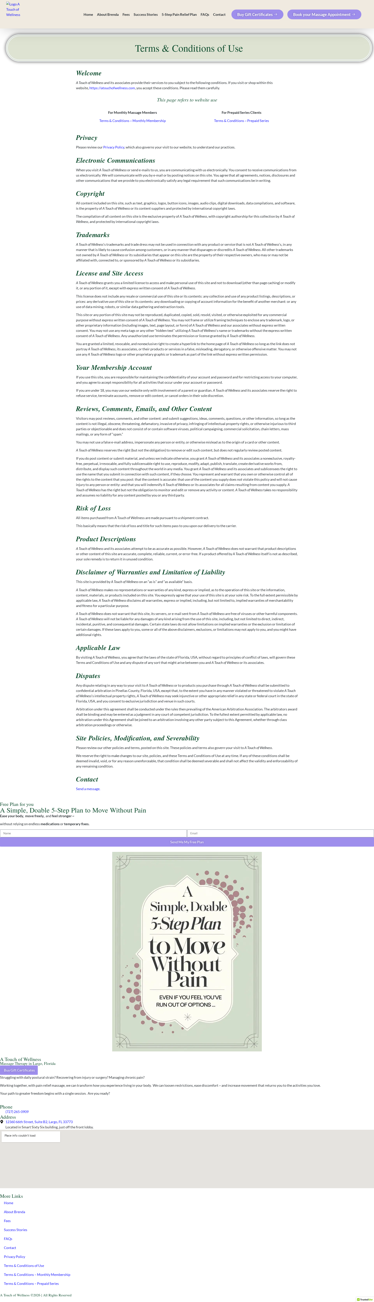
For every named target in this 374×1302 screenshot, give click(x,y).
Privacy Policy (113, 147)
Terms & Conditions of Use (24, 1265)
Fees (126, 14)
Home (88, 14)
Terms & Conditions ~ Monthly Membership (132, 120)
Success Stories (146, 14)
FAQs (205, 14)
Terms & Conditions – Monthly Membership (37, 1274)
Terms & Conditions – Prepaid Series (31, 1283)
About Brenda (108, 14)
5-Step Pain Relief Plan (179, 14)
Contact (219, 14)
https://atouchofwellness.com (112, 88)
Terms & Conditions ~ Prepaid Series (241, 120)
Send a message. (88, 789)
